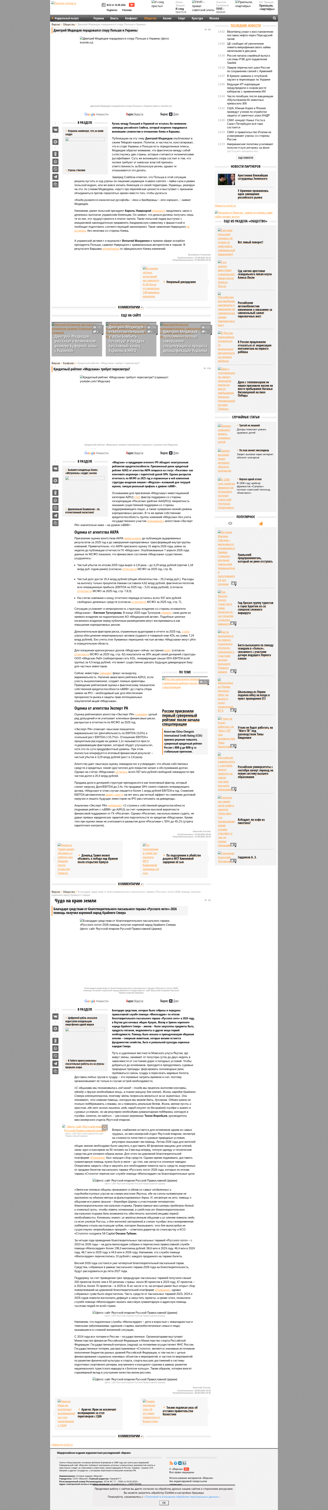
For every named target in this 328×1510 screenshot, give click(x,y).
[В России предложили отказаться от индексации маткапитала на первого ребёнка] (226, 347)
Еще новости (245, 158)
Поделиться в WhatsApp (55, 162)
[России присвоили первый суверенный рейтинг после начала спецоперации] (185, 692)
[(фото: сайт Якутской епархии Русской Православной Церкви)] (85, 1128)
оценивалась (155, 521)
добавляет (115, 805)
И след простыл (181, 10)
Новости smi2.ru (62, 1444)
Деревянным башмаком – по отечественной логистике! (82, 510)
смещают (106, 673)
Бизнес (167, 18)
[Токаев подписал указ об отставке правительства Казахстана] (151, 1411)
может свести (114, 794)
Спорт (181, 18)
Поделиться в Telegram (55, 177)
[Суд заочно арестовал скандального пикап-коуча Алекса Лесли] (226, 274)
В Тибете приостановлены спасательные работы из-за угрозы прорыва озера (84, 1064)
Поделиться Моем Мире (55, 142)
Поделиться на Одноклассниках (55, 154)
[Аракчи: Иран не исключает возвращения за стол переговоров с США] (66, 1413)
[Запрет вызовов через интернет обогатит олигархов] (226, 461)
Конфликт (131, 18)
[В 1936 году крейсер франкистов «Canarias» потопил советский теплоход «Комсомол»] (226, 493)
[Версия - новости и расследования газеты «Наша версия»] (76, 9)
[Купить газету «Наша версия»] (104, 5)
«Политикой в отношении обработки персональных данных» (181, 1496)
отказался (158, 210)
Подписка (112, 10)
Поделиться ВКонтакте (55, 130)
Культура (197, 18)
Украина (98, 18)
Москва (214, 18)
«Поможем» (97, 1157)
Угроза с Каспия (76, 170)
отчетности (129, 569)
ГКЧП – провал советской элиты (222, 14)
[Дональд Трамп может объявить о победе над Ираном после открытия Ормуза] (66, 859)
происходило (132, 538)
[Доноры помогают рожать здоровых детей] (226, 434)
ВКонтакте (180, 1463)
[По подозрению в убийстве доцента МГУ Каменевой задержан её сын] (151, 859)
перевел (166, 612)
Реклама (127, 10)
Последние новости (246, 25)
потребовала (110, 248)
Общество (150, 18)
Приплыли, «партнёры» (267, 7)
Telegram (175, 1463)
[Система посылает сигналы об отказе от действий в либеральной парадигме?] (226, 242)
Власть (114, 18)
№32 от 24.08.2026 (116, 5)
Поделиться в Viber (55, 169)
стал (137, 497)
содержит (141, 714)
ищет (167, 650)
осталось (121, 771)
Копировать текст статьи (55, 184)
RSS (171, 1463)
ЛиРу (184, 1463)
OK (164, 1502)
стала (185, 631)
